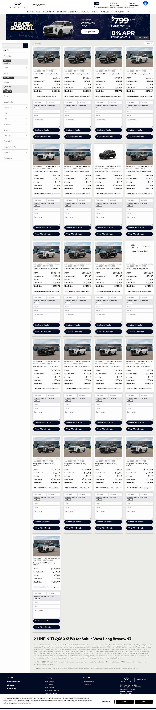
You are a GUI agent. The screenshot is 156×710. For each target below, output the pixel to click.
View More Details (43, 136)
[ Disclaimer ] (142, 37)
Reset (5, 50)
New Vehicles (49, 681)
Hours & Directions (13, 681)
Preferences (106, 702)
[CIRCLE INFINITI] (28, 5)
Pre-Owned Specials (52, 690)
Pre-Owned (49, 684)
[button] (145, 3)
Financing (10, 685)
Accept (143, 702)
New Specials (49, 687)
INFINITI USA (12, 689)
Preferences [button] (27, 703)
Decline (124, 702)
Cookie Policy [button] (70, 700)
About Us (10, 678)
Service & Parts (88, 678)
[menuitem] (15, 61)
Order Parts (87, 684)
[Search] (25, 45)
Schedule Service (88, 681)
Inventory (48, 678)
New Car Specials (51, 693)
